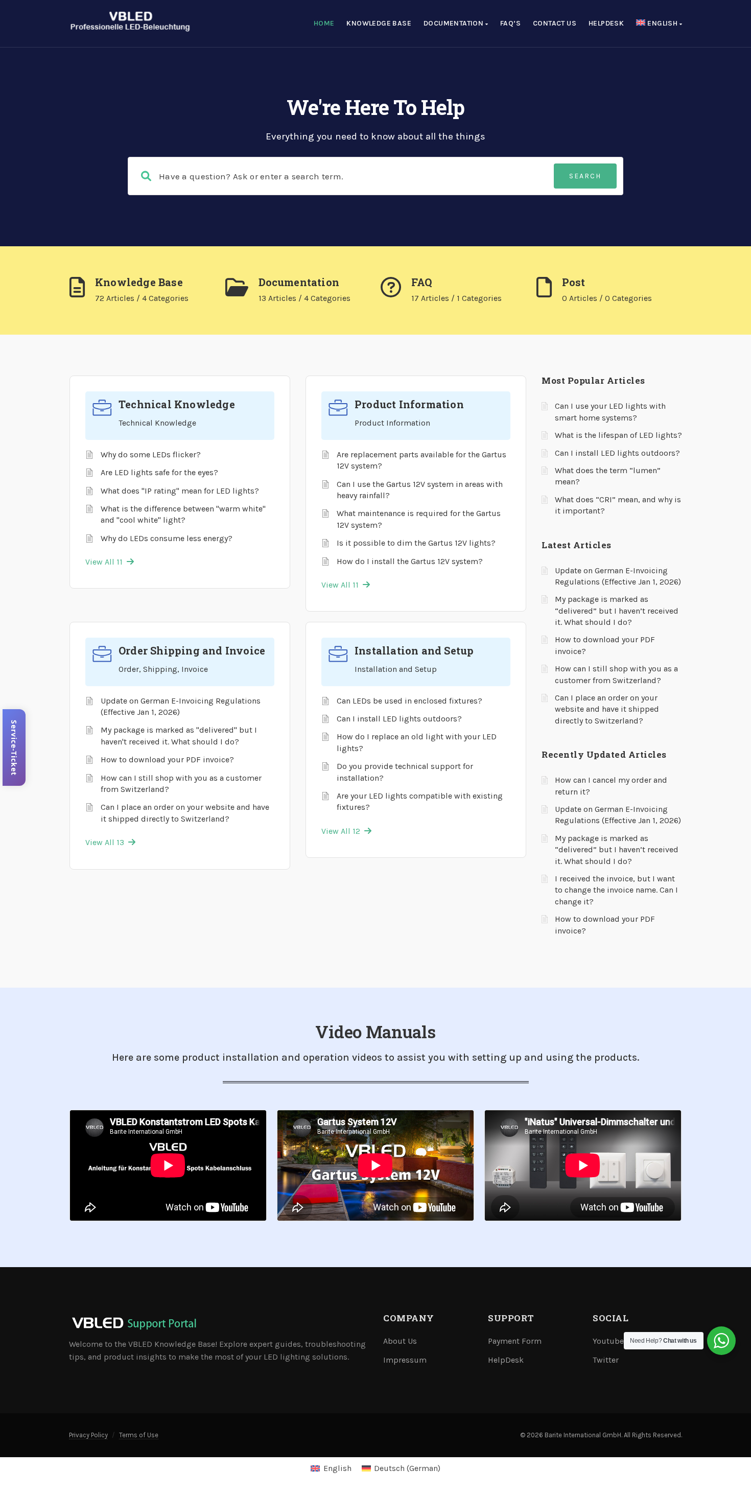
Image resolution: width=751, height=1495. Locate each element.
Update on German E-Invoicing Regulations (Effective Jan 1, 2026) (181, 706)
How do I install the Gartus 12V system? (410, 561)
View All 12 (342, 831)
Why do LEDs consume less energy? (166, 538)
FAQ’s (510, 23)
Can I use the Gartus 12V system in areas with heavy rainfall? (420, 489)
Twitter (606, 1360)
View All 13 (106, 842)
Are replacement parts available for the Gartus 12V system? (421, 460)
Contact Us (554, 23)
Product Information (409, 404)
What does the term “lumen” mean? (608, 475)
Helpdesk (606, 23)
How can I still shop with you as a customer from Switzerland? (181, 783)
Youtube (608, 1341)
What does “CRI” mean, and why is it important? (618, 505)
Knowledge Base (378, 23)
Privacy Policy (88, 1435)
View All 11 (106, 562)
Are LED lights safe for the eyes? (159, 472)
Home (324, 23)
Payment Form (515, 1341)
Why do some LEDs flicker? (151, 454)
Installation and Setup (414, 650)
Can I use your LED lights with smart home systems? (610, 411)
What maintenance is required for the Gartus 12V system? (419, 518)
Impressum (405, 1360)
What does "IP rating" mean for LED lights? (180, 491)
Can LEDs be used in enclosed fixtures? (409, 701)
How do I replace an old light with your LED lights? (417, 742)
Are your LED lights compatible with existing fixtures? (420, 801)
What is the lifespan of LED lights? (618, 435)
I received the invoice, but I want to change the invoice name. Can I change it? (616, 890)
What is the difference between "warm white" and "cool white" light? (183, 514)
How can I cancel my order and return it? (611, 785)
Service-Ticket (14, 748)
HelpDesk (506, 1360)
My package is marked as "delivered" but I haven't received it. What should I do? (179, 735)
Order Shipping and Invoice (192, 650)
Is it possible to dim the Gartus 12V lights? (416, 543)
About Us (400, 1341)
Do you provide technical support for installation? (405, 771)
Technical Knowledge (177, 404)
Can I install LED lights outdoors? (399, 718)
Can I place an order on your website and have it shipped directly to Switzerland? (185, 812)
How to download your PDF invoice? (167, 759)
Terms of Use (138, 1435)
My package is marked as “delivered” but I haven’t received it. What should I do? (616, 610)
